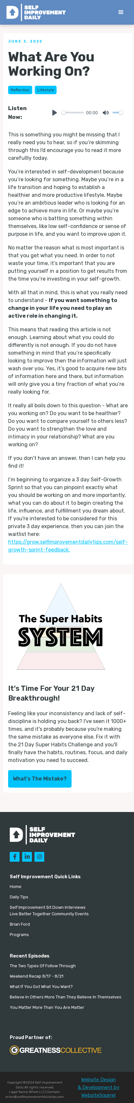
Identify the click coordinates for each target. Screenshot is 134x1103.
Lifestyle (45, 90)
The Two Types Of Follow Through (43, 965)
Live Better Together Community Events (49, 913)
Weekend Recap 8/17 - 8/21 (36, 976)
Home (15, 886)
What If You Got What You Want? (41, 986)
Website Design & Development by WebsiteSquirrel (98, 1087)
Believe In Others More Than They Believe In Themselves (65, 997)
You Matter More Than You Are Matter (47, 1007)
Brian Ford (20, 924)
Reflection (20, 90)
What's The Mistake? (40, 779)
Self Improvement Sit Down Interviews (48, 907)
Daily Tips (19, 896)
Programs (19, 934)
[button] (121, 12)
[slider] (72, 112)
